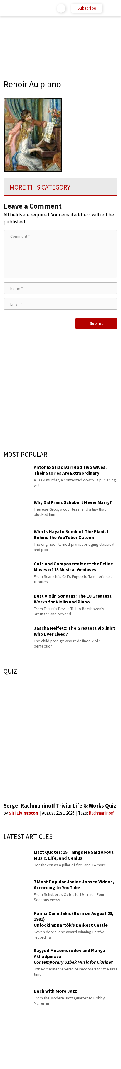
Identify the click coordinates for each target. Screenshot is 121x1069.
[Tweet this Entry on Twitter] (69, 1058)
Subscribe (86, 8)
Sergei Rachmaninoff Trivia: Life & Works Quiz (60, 805)
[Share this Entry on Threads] (105, 1058)
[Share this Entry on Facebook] (51, 1059)
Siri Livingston (24, 813)
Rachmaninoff (101, 813)
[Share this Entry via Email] (14, 1058)
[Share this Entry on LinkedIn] (87, 1058)
